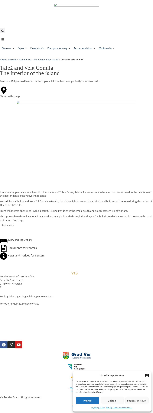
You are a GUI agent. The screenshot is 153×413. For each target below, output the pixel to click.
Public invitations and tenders (17, 323)
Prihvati (87, 400)
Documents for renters (22, 248)
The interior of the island (45, 59)
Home (3, 59)
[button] (147, 375)
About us (5, 316)
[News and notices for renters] (3, 256)
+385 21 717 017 (11, 287)
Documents (6, 333)
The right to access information (119, 407)
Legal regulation (98, 407)
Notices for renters (10, 320)
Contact (4, 336)
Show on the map (10, 96)
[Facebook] (3, 344)
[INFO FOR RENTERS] (3, 241)
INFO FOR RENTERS (19, 240)
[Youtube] (18, 344)
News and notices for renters (26, 255)
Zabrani (112, 400)
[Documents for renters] (3, 248)
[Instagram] (11, 344)
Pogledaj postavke (137, 400)
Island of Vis (25, 59)
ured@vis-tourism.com (13, 307)
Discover (12, 59)
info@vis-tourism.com (13, 300)
